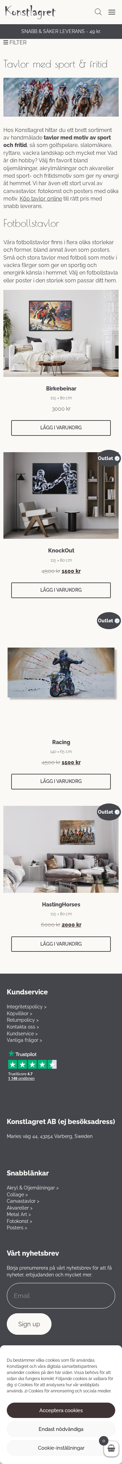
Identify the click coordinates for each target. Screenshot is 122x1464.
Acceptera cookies (61, 1410)
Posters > (17, 1227)
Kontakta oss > (23, 1027)
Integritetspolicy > (26, 1006)
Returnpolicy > (23, 1020)
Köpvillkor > (19, 1013)
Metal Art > (19, 1214)
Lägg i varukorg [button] (61, 427)
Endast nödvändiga (61, 1429)
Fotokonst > (19, 1221)
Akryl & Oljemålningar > (33, 1188)
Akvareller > (20, 1208)
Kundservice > (22, 1033)
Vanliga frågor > (24, 1040)
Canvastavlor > (23, 1201)
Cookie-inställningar (61, 1448)
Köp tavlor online (41, 198)
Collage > (17, 1194)
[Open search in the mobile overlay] (98, 12)
